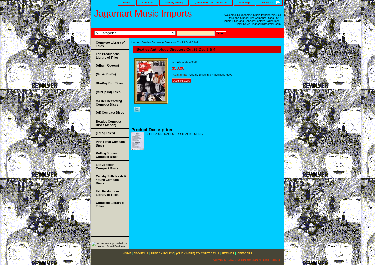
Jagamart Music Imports (143, 13)
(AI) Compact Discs (110, 112)
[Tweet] (137, 111)
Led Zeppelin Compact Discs (107, 166)
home (126, 2)
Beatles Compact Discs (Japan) (108, 123)
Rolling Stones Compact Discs (107, 155)
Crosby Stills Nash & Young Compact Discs (111, 180)
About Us (147, 2)
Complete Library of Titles (110, 44)
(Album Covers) (107, 65)
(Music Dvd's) (106, 74)
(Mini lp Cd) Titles (108, 92)
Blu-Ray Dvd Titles (109, 83)
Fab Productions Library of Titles (108, 55)
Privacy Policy (174, 2)
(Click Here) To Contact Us (211, 2)
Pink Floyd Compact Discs (110, 143)
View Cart (267, 2)
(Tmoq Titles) (105, 133)
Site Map (244, 2)
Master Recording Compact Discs (109, 103)
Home (135, 42)
